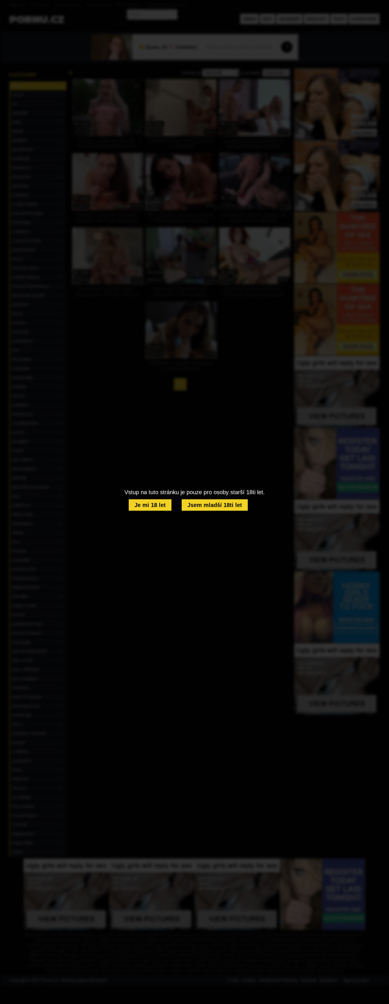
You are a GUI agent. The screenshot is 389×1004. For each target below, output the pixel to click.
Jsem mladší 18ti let (214, 505)
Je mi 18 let (150, 505)
